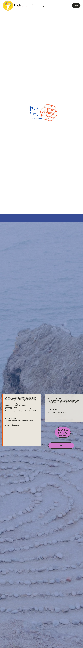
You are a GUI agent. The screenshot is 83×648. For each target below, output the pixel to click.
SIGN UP (61, 445)
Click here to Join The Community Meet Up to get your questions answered (63, 432)
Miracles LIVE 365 (48, 4)
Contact (42, 4)
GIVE (76, 5)
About (33, 4)
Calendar (37, 4)
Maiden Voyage (41, 6)
